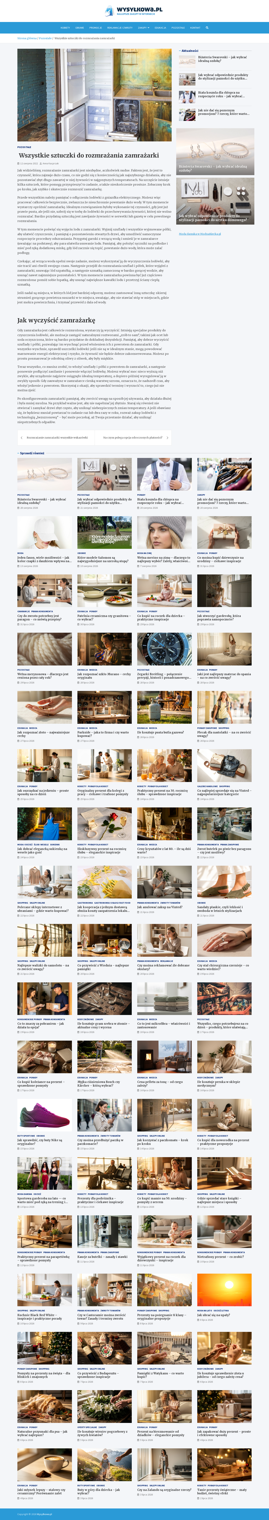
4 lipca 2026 (206, 1440)
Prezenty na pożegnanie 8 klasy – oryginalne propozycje (161, 1317)
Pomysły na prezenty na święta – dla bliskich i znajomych (43, 1375)
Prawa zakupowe (229, 844)
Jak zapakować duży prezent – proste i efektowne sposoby (224, 1433)
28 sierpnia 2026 (29, 507)
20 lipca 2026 (87, 973)
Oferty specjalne (87, 1427)
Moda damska (24, 1194)
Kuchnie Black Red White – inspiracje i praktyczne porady (39, 1317)
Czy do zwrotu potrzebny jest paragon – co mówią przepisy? (39, 617)
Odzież (37, 1194)
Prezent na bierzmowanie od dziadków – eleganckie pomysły (160, 1433)
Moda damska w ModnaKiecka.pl (200, 234)
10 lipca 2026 (207, 1261)
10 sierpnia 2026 (89, 566)
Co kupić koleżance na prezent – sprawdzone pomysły (41, 1083)
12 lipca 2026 (207, 1206)
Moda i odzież (24, 844)
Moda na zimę (144, 553)
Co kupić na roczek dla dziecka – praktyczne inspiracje (161, 617)
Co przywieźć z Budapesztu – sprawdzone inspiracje (98, 1375)
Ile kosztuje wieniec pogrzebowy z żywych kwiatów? (102, 1433)
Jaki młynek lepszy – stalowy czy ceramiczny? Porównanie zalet (41, 1491)
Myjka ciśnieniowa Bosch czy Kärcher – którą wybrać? (98, 1083)
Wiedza (93, 669)
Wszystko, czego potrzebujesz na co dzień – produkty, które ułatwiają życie (222, 1027)
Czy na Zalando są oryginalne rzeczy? (164, 1490)
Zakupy (142, 27)
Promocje (95, 27)
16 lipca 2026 (147, 1090)
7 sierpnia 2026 (148, 566)
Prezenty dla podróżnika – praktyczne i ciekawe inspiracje (100, 1200)
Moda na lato (204, 1310)
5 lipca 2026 (86, 1440)
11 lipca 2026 (87, 1261)
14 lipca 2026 (147, 1148)
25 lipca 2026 (27, 799)
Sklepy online (37, 902)
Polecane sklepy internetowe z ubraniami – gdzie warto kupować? (43, 909)
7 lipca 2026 (86, 1381)
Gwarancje (23, 611)
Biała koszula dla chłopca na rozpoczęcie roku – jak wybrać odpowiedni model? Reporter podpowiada (220, 98)
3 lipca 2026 (86, 1498)
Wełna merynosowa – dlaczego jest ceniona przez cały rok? (42, 676)
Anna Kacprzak (51, 163)
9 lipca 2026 (86, 1323)
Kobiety (65, 27)
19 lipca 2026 (207, 973)
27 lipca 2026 (27, 740)
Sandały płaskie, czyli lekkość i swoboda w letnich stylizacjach (220, 909)
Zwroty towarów (170, 902)
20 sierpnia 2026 (149, 507)
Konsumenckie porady (29, 1019)
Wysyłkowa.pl (44, 1514)
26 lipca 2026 (147, 737)
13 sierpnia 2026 (29, 566)
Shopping (223, 728)
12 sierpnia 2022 (29, 163)
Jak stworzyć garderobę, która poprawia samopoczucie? (219, 617)
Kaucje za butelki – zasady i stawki (102, 1257)
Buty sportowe (26, 1135)
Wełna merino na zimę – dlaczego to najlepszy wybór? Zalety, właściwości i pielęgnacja (163, 561)
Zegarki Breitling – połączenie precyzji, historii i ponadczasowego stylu (163, 677)
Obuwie (79, 27)
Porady (141, 494)
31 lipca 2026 (207, 566)
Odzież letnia (221, 1310)
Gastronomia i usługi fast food (112, 902)
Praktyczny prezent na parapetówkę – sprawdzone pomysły (43, 1258)
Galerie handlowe (207, 786)
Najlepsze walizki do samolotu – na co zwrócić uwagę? (43, 967)
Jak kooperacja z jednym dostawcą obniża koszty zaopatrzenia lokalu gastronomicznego (102, 910)
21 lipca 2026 (147, 912)
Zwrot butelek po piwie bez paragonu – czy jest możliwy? (224, 850)
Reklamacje (166, 961)
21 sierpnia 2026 (89, 507)
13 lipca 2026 (27, 1206)
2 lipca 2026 (206, 1498)
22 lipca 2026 (207, 857)
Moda (20, 553)
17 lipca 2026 (207, 1032)
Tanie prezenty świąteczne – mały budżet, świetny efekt (222, 1491)
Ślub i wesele (41, 844)
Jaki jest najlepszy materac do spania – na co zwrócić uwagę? (224, 676)
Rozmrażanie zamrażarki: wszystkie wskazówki (57, 437)
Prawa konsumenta (42, 611)
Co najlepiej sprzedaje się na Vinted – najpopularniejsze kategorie (224, 792)
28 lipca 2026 (87, 682)
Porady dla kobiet (98, 786)
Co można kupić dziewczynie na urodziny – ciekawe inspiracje (220, 559)
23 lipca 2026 (87, 857)
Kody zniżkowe (85, 1019)
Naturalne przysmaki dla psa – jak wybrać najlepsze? (42, 1433)
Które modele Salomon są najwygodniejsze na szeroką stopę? (102, 559)
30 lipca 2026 (87, 624)
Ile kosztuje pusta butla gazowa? (160, 732)
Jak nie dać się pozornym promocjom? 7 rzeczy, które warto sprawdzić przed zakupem (222, 114)
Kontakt (195, 27)
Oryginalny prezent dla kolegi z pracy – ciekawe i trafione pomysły (102, 792)
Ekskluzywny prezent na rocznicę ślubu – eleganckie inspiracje (101, 850)
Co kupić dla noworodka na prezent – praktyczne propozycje (223, 1142)
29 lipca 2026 (147, 624)
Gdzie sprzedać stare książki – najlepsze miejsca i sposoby (219, 1200)
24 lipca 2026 (147, 799)
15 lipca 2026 (27, 1148)
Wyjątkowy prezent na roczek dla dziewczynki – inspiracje (161, 1258)
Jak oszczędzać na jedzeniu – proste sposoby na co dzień (43, 792)
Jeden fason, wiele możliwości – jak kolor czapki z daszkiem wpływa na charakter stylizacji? (43, 561)
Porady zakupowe (207, 728)
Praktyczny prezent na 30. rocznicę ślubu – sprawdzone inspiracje (162, 792)
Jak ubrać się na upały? (213, 1315)
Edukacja (160, 27)
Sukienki (55, 844)
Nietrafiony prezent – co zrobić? (220, 1257)
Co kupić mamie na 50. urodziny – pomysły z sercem (162, 1200)
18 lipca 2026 (87, 1032)
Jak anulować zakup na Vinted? (159, 907)
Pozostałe (178, 27)
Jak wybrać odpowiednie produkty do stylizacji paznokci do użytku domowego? (223, 78)
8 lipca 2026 (146, 1323)
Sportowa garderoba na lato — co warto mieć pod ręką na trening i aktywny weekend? (41, 1202)
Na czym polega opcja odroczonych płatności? (132, 437)
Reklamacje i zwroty (119, 27)
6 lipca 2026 (206, 1381)
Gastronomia (85, 902)
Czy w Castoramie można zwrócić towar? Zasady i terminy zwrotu (101, 1317)
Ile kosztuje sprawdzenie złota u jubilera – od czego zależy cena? (220, 1375)
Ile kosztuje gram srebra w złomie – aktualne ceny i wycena (103, 1025)
